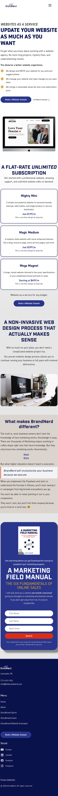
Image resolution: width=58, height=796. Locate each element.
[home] (11, 5)
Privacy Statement (8, 779)
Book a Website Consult (16, 99)
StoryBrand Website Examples (14, 723)
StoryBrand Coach (9, 718)
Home (3, 701)
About (3, 707)
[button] (49, 5)
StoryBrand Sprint (9, 712)
